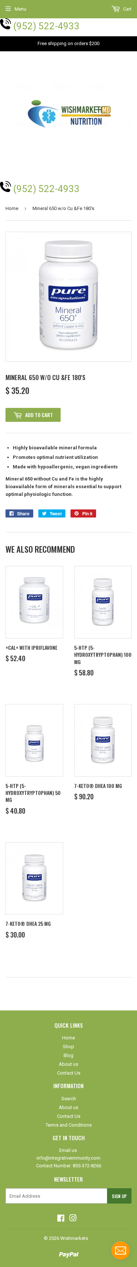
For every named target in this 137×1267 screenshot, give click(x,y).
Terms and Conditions (69, 1125)
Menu (20, 9)
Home (11, 208)
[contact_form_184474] (120, 1250)
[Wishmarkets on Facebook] (61, 1219)
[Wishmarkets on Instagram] (73, 1219)
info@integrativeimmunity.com (68, 1158)
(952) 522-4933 (46, 26)
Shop (68, 1046)
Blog (68, 1055)
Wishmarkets (74, 1238)
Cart (127, 9)
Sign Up (119, 1196)
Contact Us (68, 1073)
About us (68, 1064)
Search (68, 1098)
